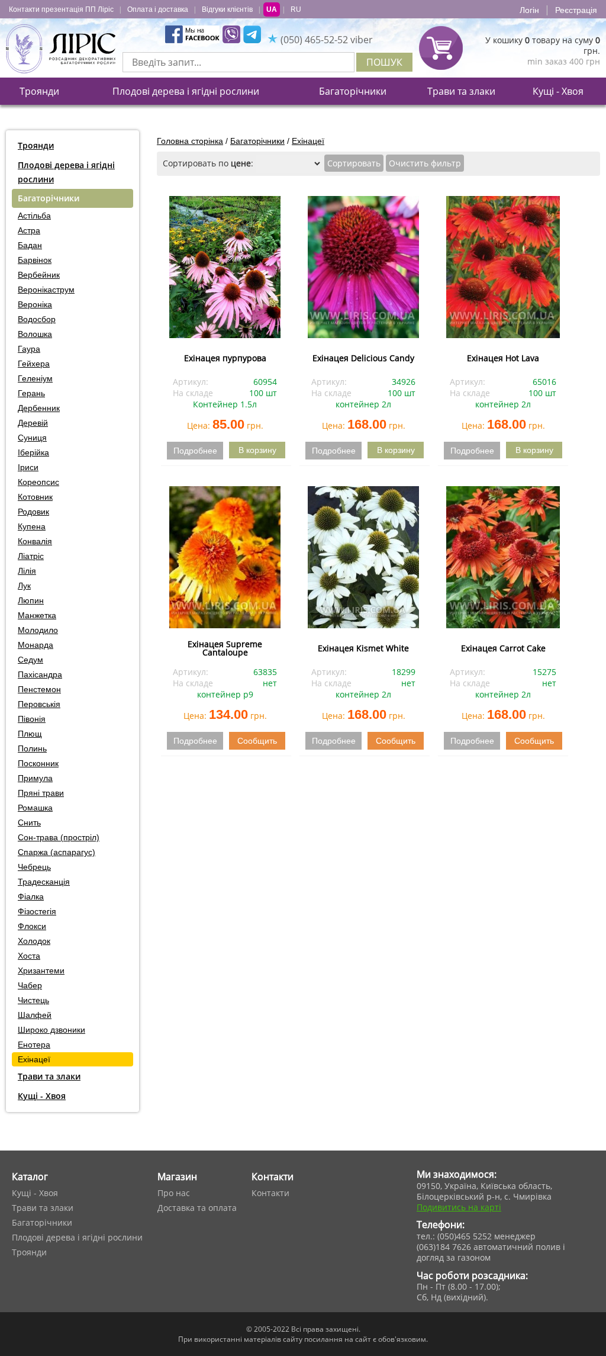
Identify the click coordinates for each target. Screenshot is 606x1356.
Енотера (34, 1044)
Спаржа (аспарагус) (56, 852)
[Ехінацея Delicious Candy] (363, 267)
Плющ (30, 733)
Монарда (35, 645)
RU (296, 9)
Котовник (35, 497)
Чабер (30, 985)
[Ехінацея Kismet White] (363, 557)
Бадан (30, 245)
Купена (32, 526)
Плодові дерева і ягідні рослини (185, 91)
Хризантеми (41, 970)
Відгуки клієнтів (227, 9)
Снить (29, 822)
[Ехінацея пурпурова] (225, 267)
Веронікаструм (46, 289)
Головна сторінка (190, 141)
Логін (529, 10)
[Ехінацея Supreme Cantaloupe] (225, 557)
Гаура (29, 349)
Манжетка (37, 615)
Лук (24, 585)
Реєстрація (576, 10)
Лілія (27, 571)
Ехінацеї (34, 1059)
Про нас (173, 1192)
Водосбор (37, 319)
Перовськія (39, 704)
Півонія (32, 719)
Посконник (38, 763)
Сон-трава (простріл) (58, 837)
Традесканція (44, 881)
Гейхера (34, 363)
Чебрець (34, 867)
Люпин (31, 600)
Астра (29, 230)
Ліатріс (31, 556)
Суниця (32, 437)
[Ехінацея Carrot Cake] (503, 557)
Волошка (35, 334)
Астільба (34, 215)
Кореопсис (38, 482)
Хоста (29, 955)
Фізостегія (37, 911)
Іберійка (33, 452)
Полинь (32, 748)
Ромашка (35, 807)
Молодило (38, 630)
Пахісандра (40, 674)
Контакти (270, 1192)
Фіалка (31, 896)
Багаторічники (352, 91)
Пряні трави (41, 793)
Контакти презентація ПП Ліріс (61, 9)
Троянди (39, 91)
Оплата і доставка (157, 9)
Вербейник (39, 274)
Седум (30, 659)
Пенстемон (39, 689)
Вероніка (35, 304)
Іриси (28, 467)
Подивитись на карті (459, 1207)
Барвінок (34, 260)
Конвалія (35, 541)
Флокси (32, 926)
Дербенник (39, 408)
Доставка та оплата (197, 1207)
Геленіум (35, 378)
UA (271, 9)
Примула (35, 778)
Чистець (33, 1000)
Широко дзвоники (51, 1029)
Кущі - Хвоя (558, 91)
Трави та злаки (461, 91)
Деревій (33, 423)
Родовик (33, 511)
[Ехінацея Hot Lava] (503, 267)
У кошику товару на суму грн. (542, 45)
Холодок (34, 941)
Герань (31, 393)
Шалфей (34, 1015)
